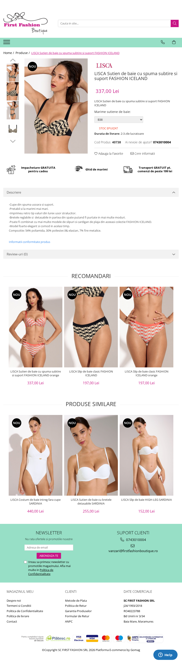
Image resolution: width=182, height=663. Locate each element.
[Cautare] (175, 23)
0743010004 (135, 539)
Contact (12, 621)
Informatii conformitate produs (29, 242)
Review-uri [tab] (17, 254)
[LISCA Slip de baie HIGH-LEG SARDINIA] (146, 455)
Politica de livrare (18, 616)
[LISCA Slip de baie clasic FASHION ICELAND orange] (146, 327)
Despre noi (14, 601)
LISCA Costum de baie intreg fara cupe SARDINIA (35, 501)
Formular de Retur (77, 616)
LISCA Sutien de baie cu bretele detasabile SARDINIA (91, 501)
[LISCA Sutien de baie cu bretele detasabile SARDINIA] (91, 455)
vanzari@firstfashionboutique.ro (133, 551)
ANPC (69, 621)
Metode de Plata (76, 601)
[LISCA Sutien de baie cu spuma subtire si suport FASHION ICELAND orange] (35, 327)
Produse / (23, 53)
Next (13, 140)
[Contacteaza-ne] (163, 42)
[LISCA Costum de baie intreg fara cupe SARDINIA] (35, 455)
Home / (9, 53)
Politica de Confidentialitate (40, 572)
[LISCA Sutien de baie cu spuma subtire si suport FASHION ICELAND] (56, 106)
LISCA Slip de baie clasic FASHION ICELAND (91, 373)
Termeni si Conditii (19, 606)
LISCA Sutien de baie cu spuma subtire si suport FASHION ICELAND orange (35, 373)
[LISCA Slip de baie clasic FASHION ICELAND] (91, 327)
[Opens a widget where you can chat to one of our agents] (165, 655)
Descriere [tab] (14, 192)
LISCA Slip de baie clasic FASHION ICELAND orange (146, 373)
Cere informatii (144, 153)
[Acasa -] (25, 23)
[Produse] (7, 43)
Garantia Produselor (78, 611)
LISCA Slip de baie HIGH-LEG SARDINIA (146, 500)
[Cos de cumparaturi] (174, 42)
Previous (13, 60)
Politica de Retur (76, 606)
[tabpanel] (56, 106)
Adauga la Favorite (110, 153)
